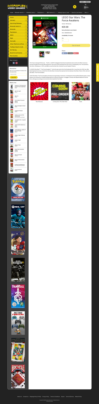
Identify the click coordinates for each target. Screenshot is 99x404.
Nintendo (18, 29)
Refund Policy (78, 396)
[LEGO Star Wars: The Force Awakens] (41, 54)
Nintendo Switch (31, 13)
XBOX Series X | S (52, 13)
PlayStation (18, 32)
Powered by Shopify (49, 401)
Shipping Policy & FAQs (35, 396)
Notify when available (97, 72)
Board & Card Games (78, 13)
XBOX (18, 35)
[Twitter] (11, 63)
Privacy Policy (45, 396)
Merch (87, 13)
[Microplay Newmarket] (17, 7)
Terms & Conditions (55, 396)
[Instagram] (16, 63)
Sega (18, 38)
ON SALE (18, 21)
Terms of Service (70, 396)
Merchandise (18, 56)
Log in (82, 1)
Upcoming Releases (16, 23)
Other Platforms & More (18, 44)
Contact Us (25, 396)
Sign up (87, 1)
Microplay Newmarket (48, 400)
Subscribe (13, 77)
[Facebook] (14, 63)
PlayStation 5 (41, 13)
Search (63, 396)
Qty (63, 38)
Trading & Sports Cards (64, 13)
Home (11, 12)
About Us (19, 396)
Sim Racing (13, 50)
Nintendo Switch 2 (20, 13)
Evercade (12, 41)
